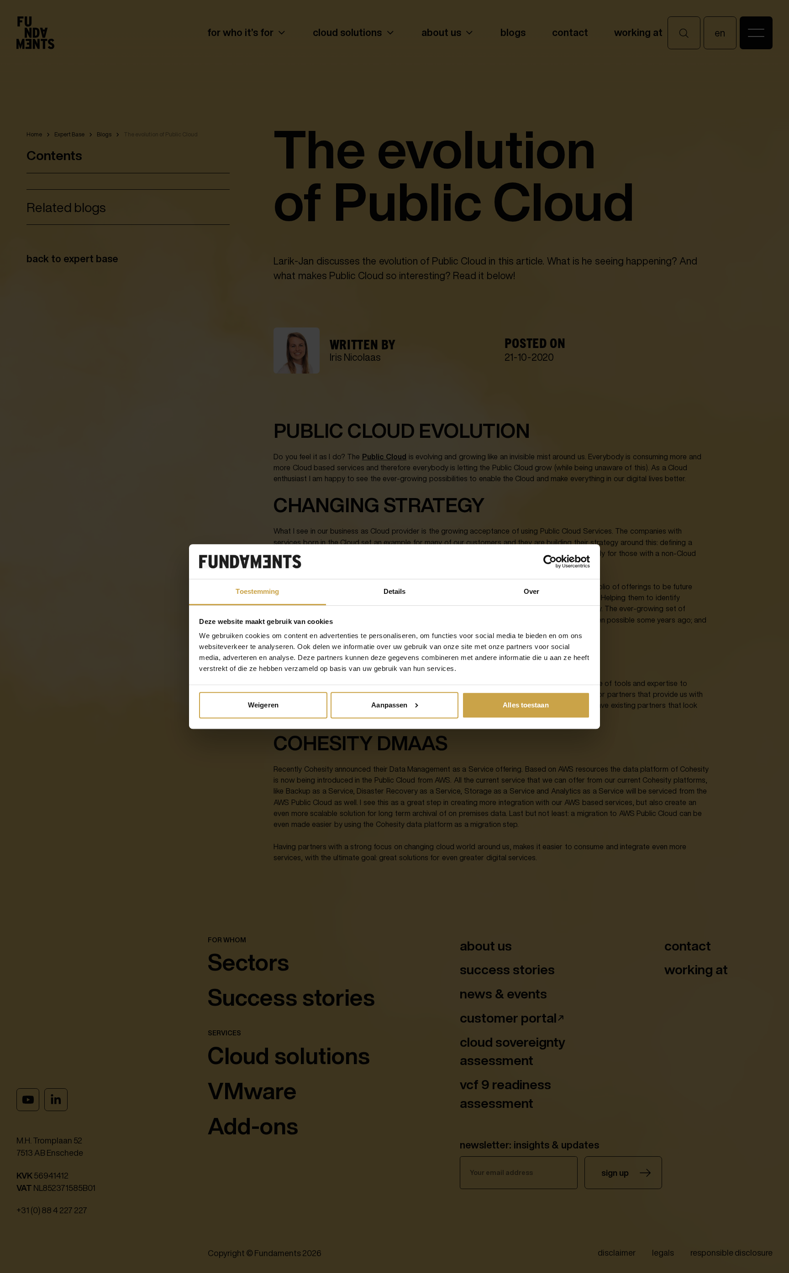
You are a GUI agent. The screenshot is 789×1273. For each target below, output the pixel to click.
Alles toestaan (525, 705)
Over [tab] (531, 591)
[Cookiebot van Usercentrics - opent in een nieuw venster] (550, 561)
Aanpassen (389, 705)
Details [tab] (395, 591)
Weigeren (263, 705)
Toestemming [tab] (257, 591)
